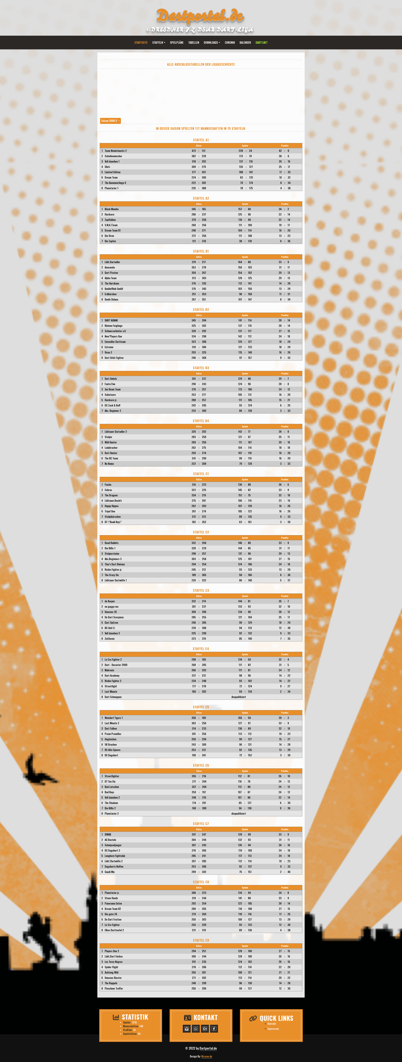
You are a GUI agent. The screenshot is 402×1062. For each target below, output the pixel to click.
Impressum (273, 1029)
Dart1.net (262, 42)
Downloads (211, 42)
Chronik (230, 42)
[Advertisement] (201, 93)
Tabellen (193, 42)
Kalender (245, 42)
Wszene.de (206, 1056)
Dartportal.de (208, 1048)
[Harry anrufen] (205, 1029)
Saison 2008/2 (109, 121)
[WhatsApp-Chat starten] (196, 1029)
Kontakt (272, 1024)
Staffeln (157, 42)
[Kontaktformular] (187, 1029)
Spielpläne (177, 42)
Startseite (141, 42)
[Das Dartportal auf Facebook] (214, 1029)
